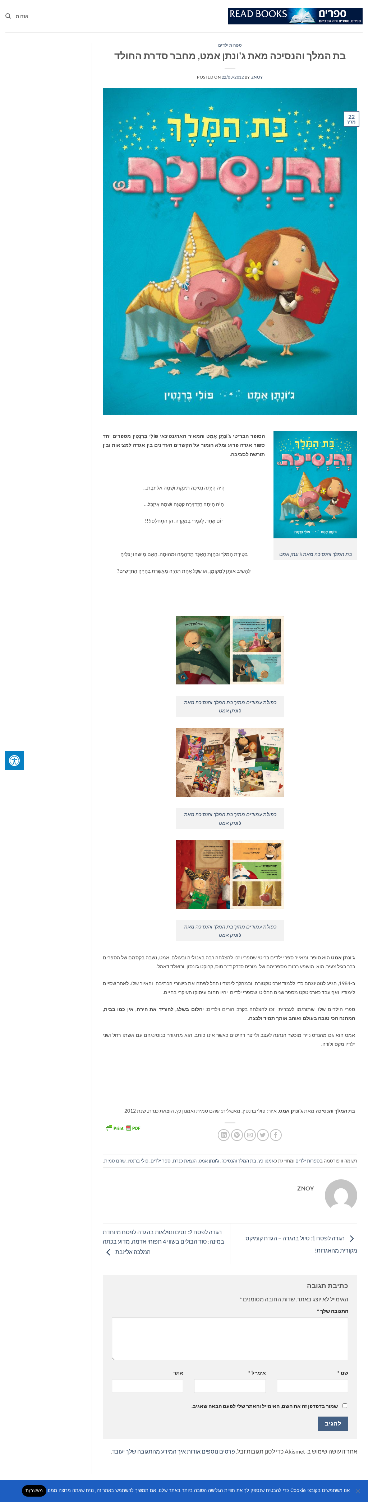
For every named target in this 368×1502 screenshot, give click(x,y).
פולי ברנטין (138, 1161)
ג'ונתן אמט (209, 1161)
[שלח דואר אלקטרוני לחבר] (250, 1135)
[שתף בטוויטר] (263, 1135)
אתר (178, 1373)
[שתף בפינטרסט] (237, 1135)
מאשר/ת (34, 1490)
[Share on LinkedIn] (224, 1135)
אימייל (257, 1373)
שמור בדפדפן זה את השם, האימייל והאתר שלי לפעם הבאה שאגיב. (265, 1406)
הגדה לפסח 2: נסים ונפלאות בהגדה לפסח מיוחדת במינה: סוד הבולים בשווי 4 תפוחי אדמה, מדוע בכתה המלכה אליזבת (163, 1242)
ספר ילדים (161, 1161)
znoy (257, 77)
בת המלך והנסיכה (238, 1161)
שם (342, 1373)
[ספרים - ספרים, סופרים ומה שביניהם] (295, 16)
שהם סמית (114, 1161)
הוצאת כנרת (185, 1161)
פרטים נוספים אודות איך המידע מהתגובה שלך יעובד (173, 1451)
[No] (358, 1493)
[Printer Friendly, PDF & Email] (123, 1127)
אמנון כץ (266, 1161)
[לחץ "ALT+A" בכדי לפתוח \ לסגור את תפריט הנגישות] (14, 760)
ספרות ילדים (230, 45)
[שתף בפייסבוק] (276, 1135)
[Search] (8, 16)
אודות (22, 16)
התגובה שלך (332, 1311)
